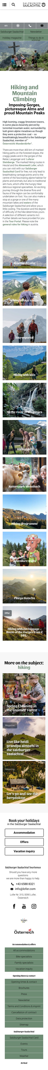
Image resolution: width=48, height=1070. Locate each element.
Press (24, 994)
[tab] (17, 65)
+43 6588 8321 (25, 884)
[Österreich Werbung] (24, 931)
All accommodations (24, 950)
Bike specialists (24, 956)
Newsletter (36, 31)
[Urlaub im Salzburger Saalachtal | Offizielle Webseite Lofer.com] (34, 4)
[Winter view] (18, 26)
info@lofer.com (25, 889)
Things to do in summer (36, 38)
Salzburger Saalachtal (12, 31)
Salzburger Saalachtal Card (24, 1037)
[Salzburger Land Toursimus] (24, 921)
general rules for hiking (15, 224)
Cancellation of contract (24, 1012)
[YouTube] (24, 906)
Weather (24, 1056)
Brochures (24, 988)
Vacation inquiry (24, 851)
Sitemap (24, 1024)
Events (24, 1043)
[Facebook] (14, 906)
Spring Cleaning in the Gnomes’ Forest (22, 707)
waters (27, 202)
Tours (24, 1049)
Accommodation (24, 832)
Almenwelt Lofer (27, 165)
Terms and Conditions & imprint (24, 1006)
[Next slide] (43, 56)
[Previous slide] (4, 56)
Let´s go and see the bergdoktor (22, 795)
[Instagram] (34, 906)
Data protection (24, 1018)
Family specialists (24, 962)
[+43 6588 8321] (30, 26)
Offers (24, 842)
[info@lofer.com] (42, 26)
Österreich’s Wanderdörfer (17, 143)
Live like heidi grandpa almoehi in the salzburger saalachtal (23, 747)
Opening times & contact (24, 981)
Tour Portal (15, 221)
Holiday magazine (12, 37)
